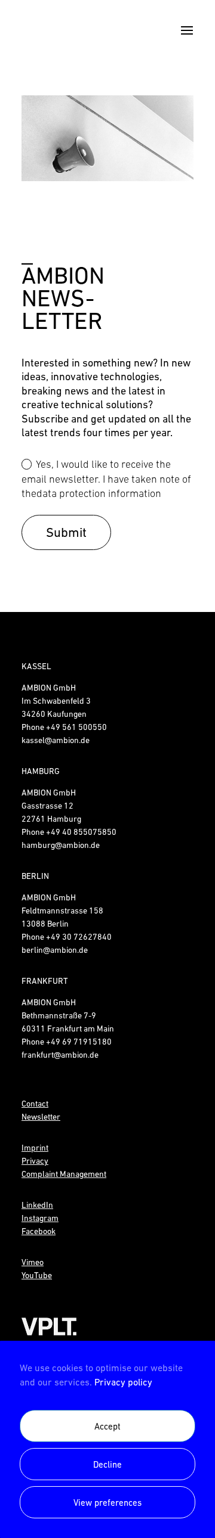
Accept (107, 1426)
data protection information (98, 493)
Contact (35, 1103)
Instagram (40, 1218)
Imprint (35, 1147)
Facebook (39, 1231)
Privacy (35, 1161)
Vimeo (33, 1262)
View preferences (107, 1502)
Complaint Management (64, 1174)
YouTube (37, 1275)
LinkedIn (37, 1205)
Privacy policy (123, 1382)
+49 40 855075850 (81, 832)
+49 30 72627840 (79, 937)
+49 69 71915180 (79, 1041)
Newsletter (41, 1116)
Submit (66, 532)
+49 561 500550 (76, 727)
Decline (107, 1464)
